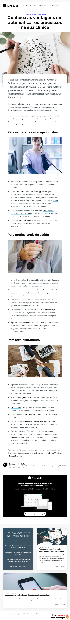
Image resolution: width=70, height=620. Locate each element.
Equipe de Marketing (17, 464)
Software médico (40, 14)
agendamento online (24, 220)
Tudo (22, 5)
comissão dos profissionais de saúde (38, 421)
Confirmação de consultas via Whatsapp (26, 191)
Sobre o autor (62, 465)
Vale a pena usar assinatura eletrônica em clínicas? (18, 553)
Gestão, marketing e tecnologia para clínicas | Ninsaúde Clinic (19, 614)
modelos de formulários (35, 322)
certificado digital (49, 309)
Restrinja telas (16, 407)
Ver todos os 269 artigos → (18, 566)
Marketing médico (57, 5)
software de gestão (42, 118)
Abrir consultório (31, 5)
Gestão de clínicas (44, 5)
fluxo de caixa (34, 414)
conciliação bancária (24, 397)
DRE (25, 414)
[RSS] (66, 5)
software (50, 453)
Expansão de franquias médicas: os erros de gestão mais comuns (18, 546)
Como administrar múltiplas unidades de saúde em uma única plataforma (18, 560)
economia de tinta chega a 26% (22, 437)
